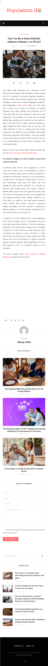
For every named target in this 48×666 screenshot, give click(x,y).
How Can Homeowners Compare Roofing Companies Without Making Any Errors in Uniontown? (29, 598)
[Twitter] (20, 83)
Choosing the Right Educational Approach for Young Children (24, 390)
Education (25, 34)
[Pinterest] (27, 83)
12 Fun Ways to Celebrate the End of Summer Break (24, 470)
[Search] (43, 23)
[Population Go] (24, 10)
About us (30, 646)
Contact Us (19, 646)
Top (24, 661)
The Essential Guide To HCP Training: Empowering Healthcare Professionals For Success (24, 430)
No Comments (31, 46)
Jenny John (24, 342)
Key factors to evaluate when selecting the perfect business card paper (29, 575)
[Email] (34, 83)
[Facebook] (13, 83)
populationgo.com (24, 655)
